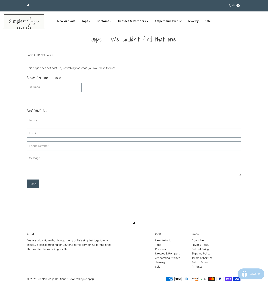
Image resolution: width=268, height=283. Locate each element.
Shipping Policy (201, 253)
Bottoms (103, 21)
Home (29, 54)
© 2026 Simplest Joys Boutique (46, 279)
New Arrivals (66, 21)
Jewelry (193, 21)
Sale (208, 21)
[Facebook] (28, 5)
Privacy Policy (200, 244)
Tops (85, 21)
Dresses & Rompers (132, 21)
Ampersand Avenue (168, 21)
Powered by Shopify (81, 279)
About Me (198, 240)
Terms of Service (202, 258)
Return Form (200, 262)
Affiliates (197, 266)
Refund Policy (200, 249)
